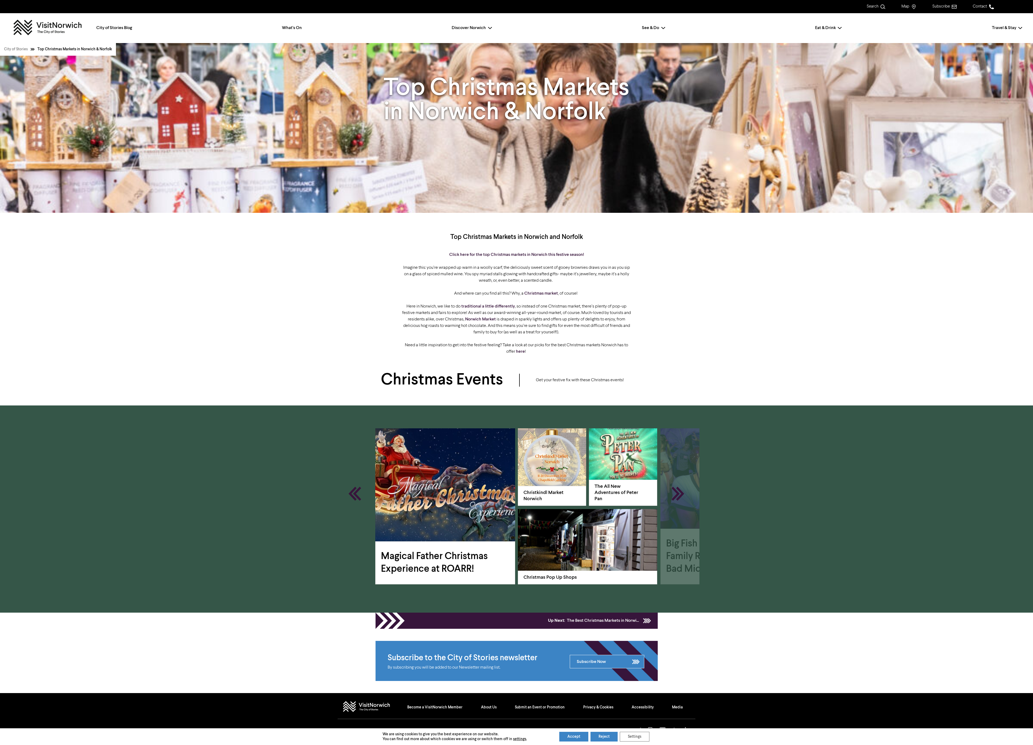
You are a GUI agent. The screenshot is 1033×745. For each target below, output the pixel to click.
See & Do (650, 28)
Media (677, 707)
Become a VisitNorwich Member (434, 707)
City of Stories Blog (114, 28)
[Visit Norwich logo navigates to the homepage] (371, 707)
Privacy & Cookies (598, 707)
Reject (604, 737)
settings (519, 739)
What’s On (292, 28)
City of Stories (16, 49)
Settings (634, 737)
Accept (573, 737)
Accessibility (643, 707)
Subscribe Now (591, 662)
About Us (489, 707)
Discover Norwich (469, 28)
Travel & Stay (1004, 28)
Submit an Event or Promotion (540, 707)
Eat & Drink (825, 28)
